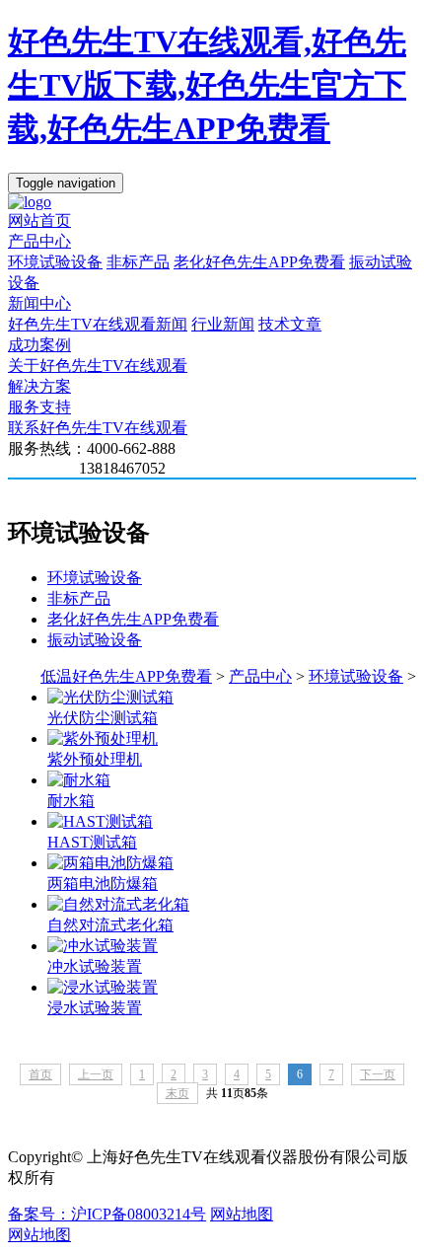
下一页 (377, 1074)
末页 (177, 1093)
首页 (40, 1074)
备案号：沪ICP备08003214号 (107, 1214)
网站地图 (241, 1214)
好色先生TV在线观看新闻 (97, 324)
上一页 (95, 1074)
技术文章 (289, 324)
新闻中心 (39, 303)
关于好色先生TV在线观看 (97, 365)
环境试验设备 (55, 262)
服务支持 (39, 407)
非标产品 (138, 262)
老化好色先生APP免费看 (259, 262)
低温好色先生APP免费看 (126, 676)
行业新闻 (222, 324)
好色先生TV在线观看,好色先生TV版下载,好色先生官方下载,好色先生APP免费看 (207, 85)
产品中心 (39, 241)
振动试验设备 (94, 639)
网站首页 (39, 220)
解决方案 (39, 386)
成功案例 (39, 344)
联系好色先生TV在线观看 (97, 427)
